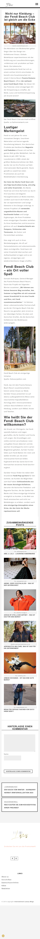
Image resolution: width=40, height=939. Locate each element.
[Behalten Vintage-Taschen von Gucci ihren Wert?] (20, 695)
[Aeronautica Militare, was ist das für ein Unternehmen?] (20, 632)
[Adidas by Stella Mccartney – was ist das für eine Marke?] (20, 600)
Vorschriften (6, 880)
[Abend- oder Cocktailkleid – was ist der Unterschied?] (20, 569)
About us (5, 877)
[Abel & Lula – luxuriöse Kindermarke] (20, 539)
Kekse (4, 886)
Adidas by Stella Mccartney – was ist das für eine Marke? (19, 616)
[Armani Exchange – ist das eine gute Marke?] (20, 663)
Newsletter (6, 889)
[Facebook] (12, 858)
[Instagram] (16, 858)
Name (6, 754)
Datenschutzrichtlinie (10, 883)
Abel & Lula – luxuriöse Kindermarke (19, 554)
